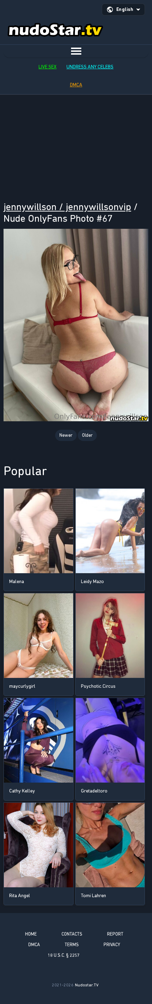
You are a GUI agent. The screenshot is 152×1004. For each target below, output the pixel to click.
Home (31, 934)
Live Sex (48, 67)
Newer (65, 435)
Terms (72, 944)
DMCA (76, 85)
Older (87, 435)
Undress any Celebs (89, 67)
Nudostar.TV (87, 984)
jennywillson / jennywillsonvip (67, 207)
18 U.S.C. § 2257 (64, 955)
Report (115, 934)
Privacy (112, 944)
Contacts (72, 934)
